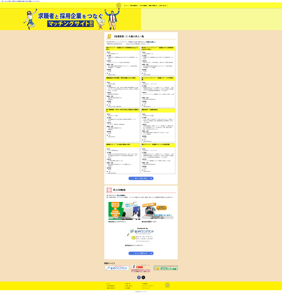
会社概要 (128, 288)
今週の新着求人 (134, 5)
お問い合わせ (162, 5)
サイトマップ (146, 288)
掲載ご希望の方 (153, 5)
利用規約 (145, 283)
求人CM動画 (143, 5)
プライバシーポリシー (148, 286)
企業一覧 (128, 283)
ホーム (126, 5)
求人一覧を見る (141, 178)
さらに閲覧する (141, 253)
